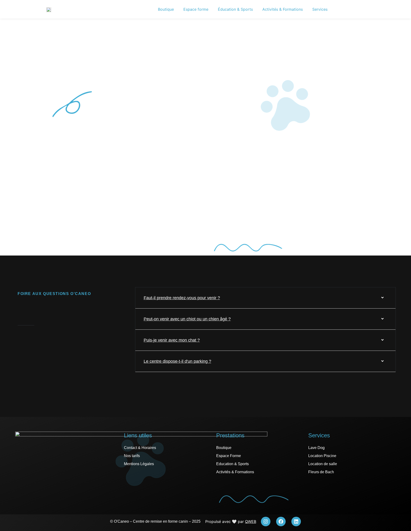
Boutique (166, 9)
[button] (265, 298)
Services (320, 9)
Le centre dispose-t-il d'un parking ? (177, 361)
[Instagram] (265, 521)
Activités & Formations (282, 9)
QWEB (250, 521)
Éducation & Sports (235, 9)
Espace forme (195, 9)
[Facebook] (281, 521)
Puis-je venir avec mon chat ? (172, 340)
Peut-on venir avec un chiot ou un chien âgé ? (187, 319)
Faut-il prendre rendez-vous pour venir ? (182, 297)
